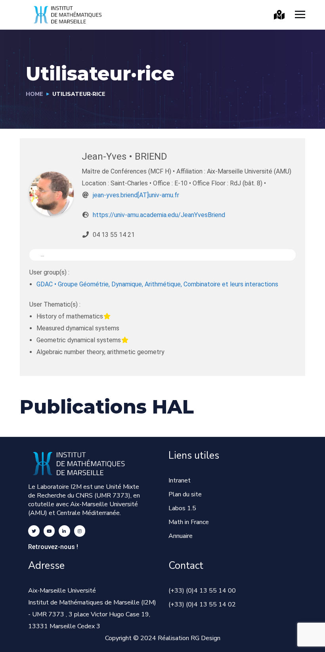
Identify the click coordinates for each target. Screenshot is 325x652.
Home (34, 94)
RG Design (205, 638)
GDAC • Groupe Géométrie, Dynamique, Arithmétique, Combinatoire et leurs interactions (157, 284)
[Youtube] (49, 531)
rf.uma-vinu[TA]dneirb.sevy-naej (136, 195)
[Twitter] (34, 531)
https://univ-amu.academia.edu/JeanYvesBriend (159, 215)
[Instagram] (80, 531)
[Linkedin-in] (64, 531)
